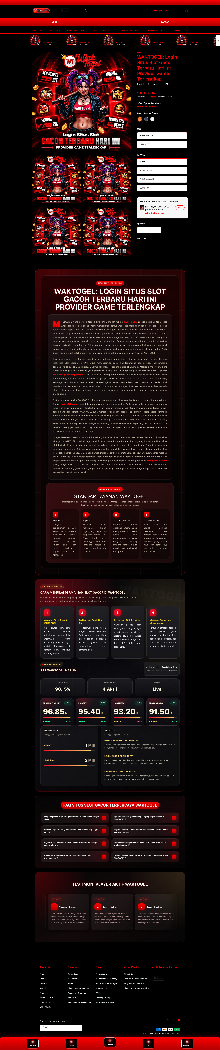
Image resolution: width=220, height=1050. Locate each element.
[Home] (41, 10)
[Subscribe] (79, 1027)
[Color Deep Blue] (146, 119)
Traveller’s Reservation (80, 1002)
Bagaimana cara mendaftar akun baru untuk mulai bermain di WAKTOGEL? (141, 856)
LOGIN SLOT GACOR (100, 31)
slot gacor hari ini (157, 460)
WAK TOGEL (55, 31)
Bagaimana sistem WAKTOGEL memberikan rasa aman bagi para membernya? (70, 843)
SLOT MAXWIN (147, 179)
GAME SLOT (45, 1002)
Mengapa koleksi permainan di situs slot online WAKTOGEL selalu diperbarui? (140, 843)
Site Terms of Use (105, 1002)
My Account (102, 974)
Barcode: (156, 84)
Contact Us (101, 988)
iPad (42, 979)
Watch (43, 988)
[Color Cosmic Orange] (139, 119)
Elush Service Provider (79, 988)
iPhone (43, 984)
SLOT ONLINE (146, 170)
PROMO (33, 1046)
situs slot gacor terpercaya (68, 374)
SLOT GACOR (146, 135)
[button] (37, 31)
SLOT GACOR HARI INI (126, 31)
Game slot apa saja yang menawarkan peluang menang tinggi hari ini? (71, 830)
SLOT (142, 162)
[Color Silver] (152, 119)
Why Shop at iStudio (134, 984)
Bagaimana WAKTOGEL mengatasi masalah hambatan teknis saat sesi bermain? (141, 830)
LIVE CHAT (187, 1046)
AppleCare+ (74, 974)
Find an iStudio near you (136, 979)
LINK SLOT (145, 144)
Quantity (141, 224)
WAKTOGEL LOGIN (76, 31)
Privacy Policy (103, 998)
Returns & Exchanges (106, 984)
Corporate (73, 979)
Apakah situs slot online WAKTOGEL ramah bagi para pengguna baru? (67, 856)
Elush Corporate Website (136, 988)
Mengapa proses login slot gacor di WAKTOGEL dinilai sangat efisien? (71, 817)
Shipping (152, 97)
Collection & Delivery (106, 979)
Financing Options (77, 993)
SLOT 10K (144, 188)
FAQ (98, 993)
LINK (149, 1046)
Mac (42, 974)
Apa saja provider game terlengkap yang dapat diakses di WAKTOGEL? (139, 817)
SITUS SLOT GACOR (153, 31)
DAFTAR (165, 22)
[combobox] (110, 10)
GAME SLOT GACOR (178, 31)
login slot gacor (69, 404)
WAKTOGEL (37, 31)
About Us (128, 974)
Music (43, 993)
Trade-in (72, 998)
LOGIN (55, 22)
